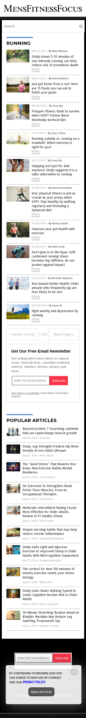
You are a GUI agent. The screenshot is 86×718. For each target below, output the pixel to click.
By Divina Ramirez (59, 78)
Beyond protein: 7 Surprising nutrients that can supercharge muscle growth (50, 431)
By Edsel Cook (56, 246)
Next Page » (64, 334)
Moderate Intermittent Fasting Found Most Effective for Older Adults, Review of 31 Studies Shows (49, 512)
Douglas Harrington (51, 560)
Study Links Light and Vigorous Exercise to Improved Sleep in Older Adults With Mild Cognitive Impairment (50, 551)
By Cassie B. (55, 305)
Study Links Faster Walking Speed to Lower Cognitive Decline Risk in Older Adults (50, 595)
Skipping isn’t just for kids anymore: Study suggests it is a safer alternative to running (54, 170)
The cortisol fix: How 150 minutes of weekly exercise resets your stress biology (48, 573)
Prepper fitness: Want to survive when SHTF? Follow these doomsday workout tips (55, 115)
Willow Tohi (46, 582)
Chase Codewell (48, 604)
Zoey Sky (45, 437)
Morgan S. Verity (48, 625)
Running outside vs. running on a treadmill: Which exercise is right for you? (55, 143)
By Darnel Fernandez (60, 187)
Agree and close (41, 692)
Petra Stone (47, 455)
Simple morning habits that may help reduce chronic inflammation (49, 532)
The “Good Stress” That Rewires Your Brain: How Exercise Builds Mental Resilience (49, 468)
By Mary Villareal (58, 51)
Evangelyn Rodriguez (52, 538)
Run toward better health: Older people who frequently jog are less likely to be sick (55, 288)
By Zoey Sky (56, 105)
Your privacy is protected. (25, 393)
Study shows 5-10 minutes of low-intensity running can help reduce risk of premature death (55, 61)
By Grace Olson (57, 133)
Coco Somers (47, 477)
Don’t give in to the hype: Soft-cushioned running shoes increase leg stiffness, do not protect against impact (54, 258)
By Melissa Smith (58, 223)
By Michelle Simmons (60, 278)
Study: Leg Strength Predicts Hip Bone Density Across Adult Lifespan (50, 448)
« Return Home (22, 334)
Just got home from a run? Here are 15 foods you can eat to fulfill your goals (55, 88)
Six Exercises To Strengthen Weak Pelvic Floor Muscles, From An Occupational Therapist (47, 490)
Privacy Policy (34, 682)
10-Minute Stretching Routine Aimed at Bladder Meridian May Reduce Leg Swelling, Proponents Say (50, 617)
